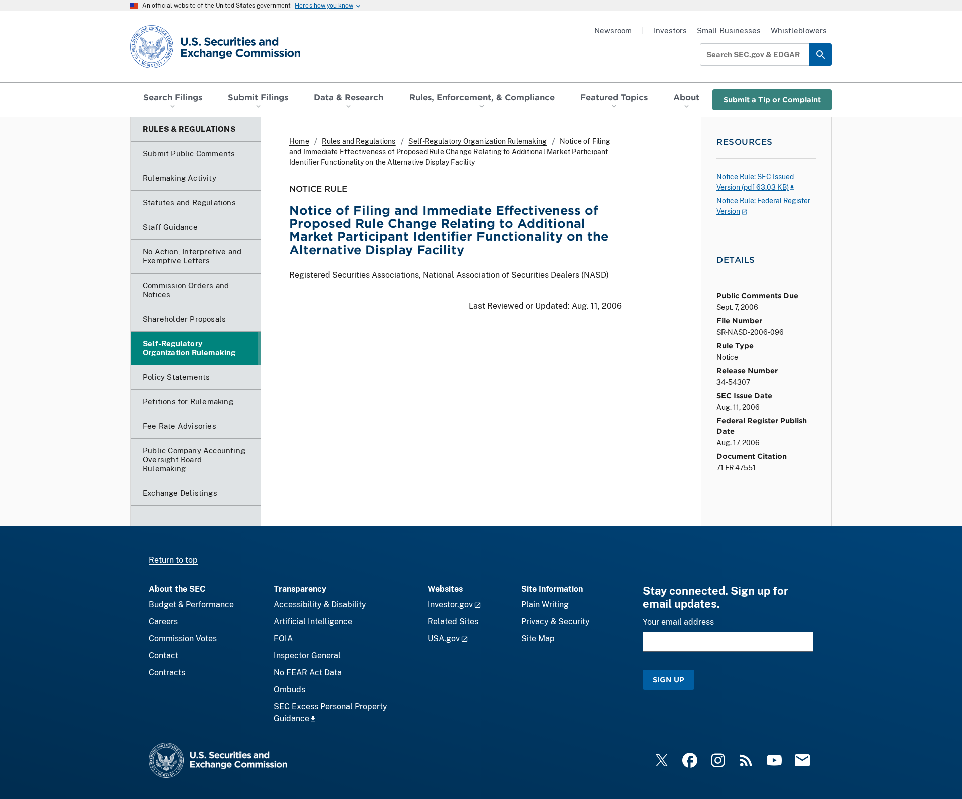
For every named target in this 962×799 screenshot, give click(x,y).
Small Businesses (729, 30)
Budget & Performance (191, 604)
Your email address (678, 622)
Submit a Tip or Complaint (772, 99)
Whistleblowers (799, 30)
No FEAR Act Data (308, 672)
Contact (163, 655)
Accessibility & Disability (320, 604)
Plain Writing (545, 604)
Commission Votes (183, 638)
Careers (163, 621)
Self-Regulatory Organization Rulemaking (477, 141)
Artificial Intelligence (313, 621)
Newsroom (613, 30)
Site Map (538, 638)
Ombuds (289, 689)
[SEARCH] (820, 54)
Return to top (173, 560)
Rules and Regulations (358, 141)
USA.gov (444, 638)
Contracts (167, 672)
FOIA (283, 638)
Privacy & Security (555, 621)
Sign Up (668, 679)
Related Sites (453, 621)
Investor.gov (450, 604)
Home (299, 141)
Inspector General (307, 655)
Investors (670, 30)
